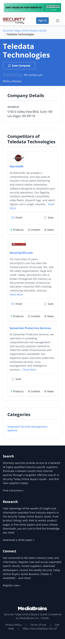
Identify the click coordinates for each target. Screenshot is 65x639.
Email (19, 217)
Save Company (21, 65)
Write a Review (12, 81)
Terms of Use (38, 624)
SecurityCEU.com (21, 252)
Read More (16, 294)
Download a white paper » (18, 540)
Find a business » (13, 490)
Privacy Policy (14, 624)
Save (50, 217)
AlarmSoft (16, 166)
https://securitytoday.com (38, 628)
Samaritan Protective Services (30, 328)
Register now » (12, 585)
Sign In (42, 20)
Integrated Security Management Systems (27, 428)
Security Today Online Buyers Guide (24, 30)
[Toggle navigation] (57, 21)
